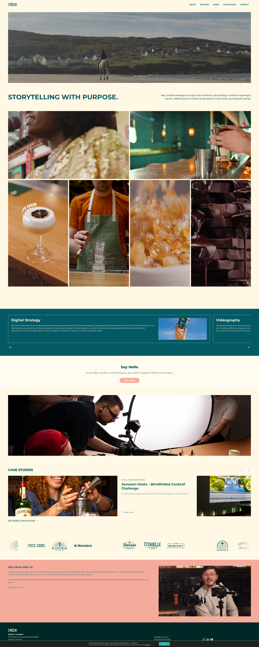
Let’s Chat (129, 380)
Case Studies (229, 5)
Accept (164, 644)
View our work (17, 587)
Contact (244, 5)
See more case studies (21, 521)
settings (147, 645)
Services (204, 5)
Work (216, 5)
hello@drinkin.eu (161, 637)
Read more (129, 512)
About (192, 5)
